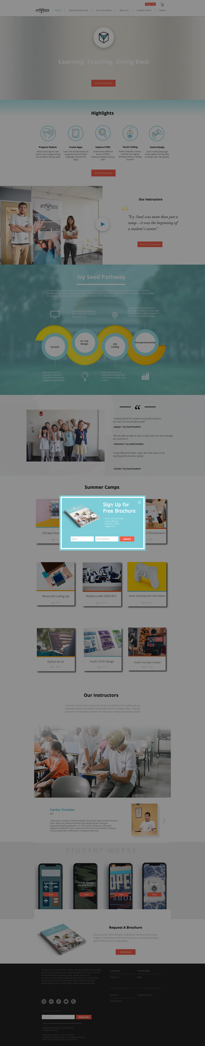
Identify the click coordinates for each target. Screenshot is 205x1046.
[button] (139, 502)
